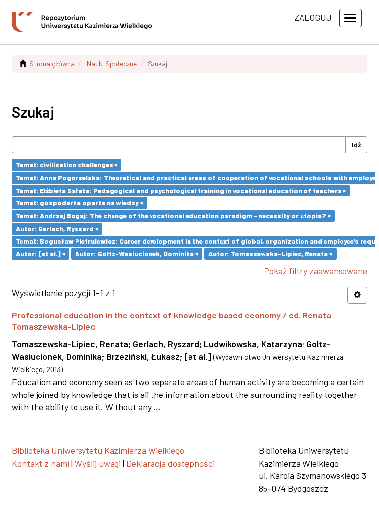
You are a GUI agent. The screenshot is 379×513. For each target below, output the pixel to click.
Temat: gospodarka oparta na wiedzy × (79, 202)
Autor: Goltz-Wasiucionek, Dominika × (136, 253)
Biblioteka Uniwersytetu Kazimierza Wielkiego (98, 450)
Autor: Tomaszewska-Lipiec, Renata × (270, 253)
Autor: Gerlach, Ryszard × (57, 228)
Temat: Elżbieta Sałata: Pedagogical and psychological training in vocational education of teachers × (181, 190)
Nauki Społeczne (112, 63)
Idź (356, 144)
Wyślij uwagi (98, 463)
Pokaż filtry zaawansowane (315, 270)
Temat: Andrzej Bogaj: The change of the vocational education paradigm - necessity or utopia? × (173, 215)
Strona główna (52, 63)
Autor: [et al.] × (40, 253)
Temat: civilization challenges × (66, 164)
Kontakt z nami (40, 463)
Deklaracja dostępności (170, 463)
